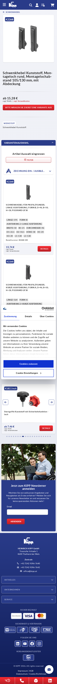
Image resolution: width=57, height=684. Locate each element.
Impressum (23, 671)
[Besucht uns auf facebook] (32, 644)
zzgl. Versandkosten (22, 101)
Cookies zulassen (29, 364)
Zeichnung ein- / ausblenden (31, 171)
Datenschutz (22, 674)
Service (8, 599)
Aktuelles (9, 580)
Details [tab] (28, 316)
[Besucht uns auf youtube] (25, 644)
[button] (6, 436)
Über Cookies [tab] (47, 316)
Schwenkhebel (12, 12)
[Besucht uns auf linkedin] (18, 644)
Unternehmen (12, 590)
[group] (30, 409)
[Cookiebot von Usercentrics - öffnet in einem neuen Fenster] (42, 308)
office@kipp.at (30, 571)
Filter (30, 160)
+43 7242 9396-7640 (30, 563)
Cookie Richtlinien (37, 674)
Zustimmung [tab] (10, 316)
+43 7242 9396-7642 (30, 567)
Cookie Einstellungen (27, 373)
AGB (31, 671)
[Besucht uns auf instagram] (39, 644)
